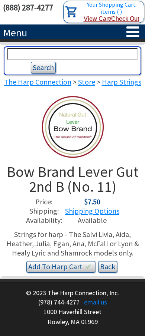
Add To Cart (60, 266)
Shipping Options (92, 210)
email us (95, 302)
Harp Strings (121, 81)
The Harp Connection (37, 81)
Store (86, 81)
